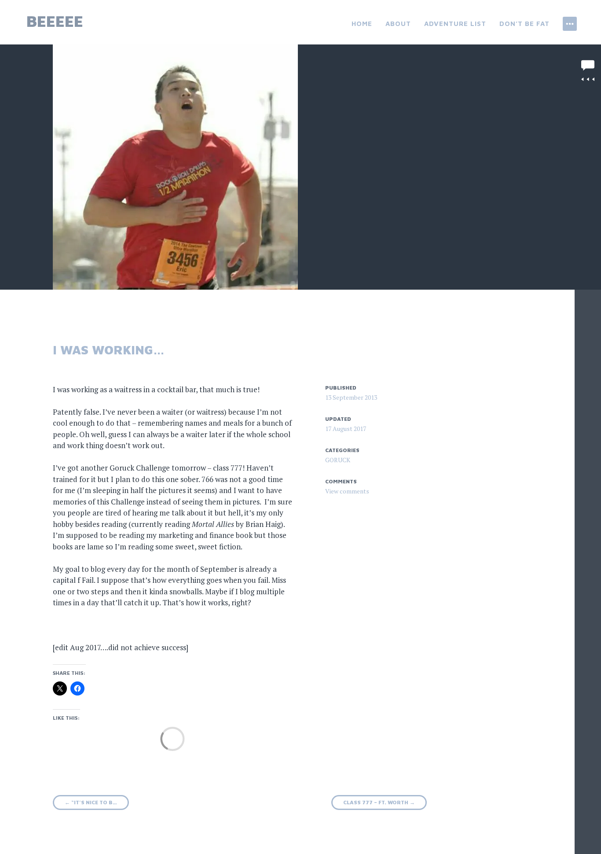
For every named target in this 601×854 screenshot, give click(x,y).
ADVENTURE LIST (455, 23)
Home (362, 23)
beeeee (54, 20)
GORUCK (337, 460)
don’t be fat (524, 23)
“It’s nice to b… (91, 802)
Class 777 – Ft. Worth (379, 802)
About (398, 23)
